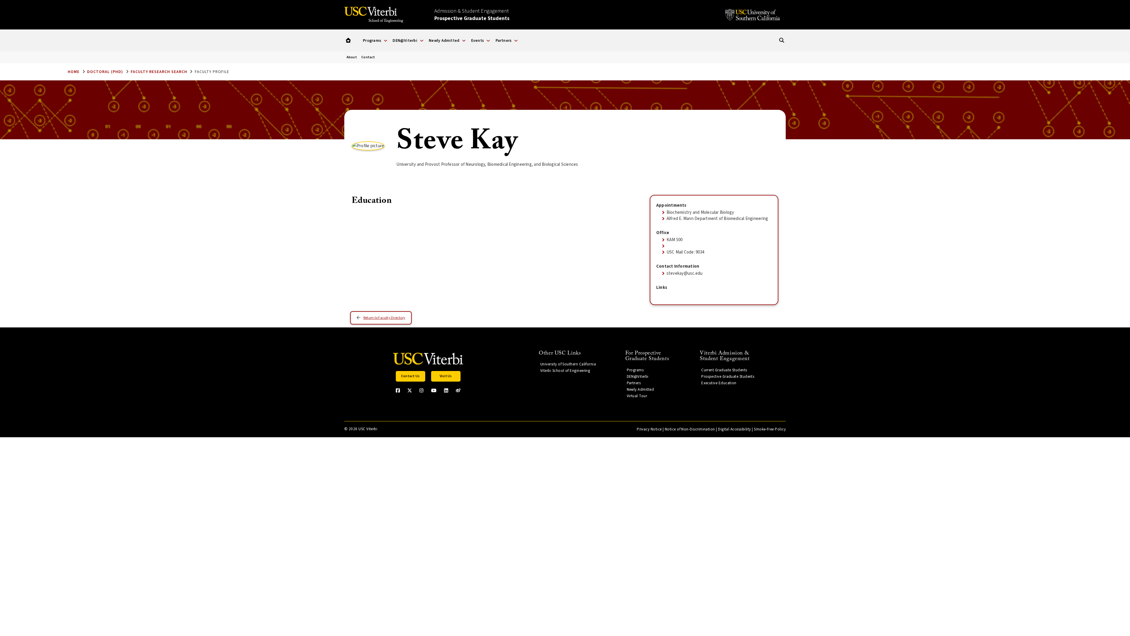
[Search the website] (782, 40)
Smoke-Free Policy (770, 429)
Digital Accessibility (734, 429)
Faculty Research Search (159, 71)
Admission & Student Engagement (471, 14)
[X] (409, 390)
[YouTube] (434, 390)
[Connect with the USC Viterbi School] (458, 390)
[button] (348, 40)
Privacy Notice (649, 429)
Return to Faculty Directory (384, 317)
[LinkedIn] (446, 390)
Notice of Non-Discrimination (690, 429)
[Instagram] (421, 390)
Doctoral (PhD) (105, 71)
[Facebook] (397, 390)
